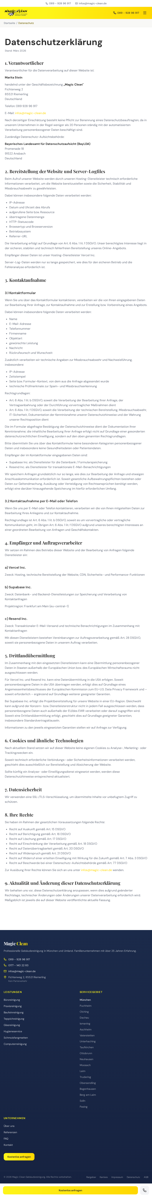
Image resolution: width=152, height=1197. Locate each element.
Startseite (9, 23)
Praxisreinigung (13, 1006)
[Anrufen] (144, 1190)
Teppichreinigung (14, 1018)
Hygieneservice (13, 1031)
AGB (146, 1177)
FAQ (6, 1138)
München (85, 999)
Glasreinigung (12, 1025)
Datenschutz (133, 1177)
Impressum (117, 1177)
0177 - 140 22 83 (18, 965)
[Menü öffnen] (144, 12)
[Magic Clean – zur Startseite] (16, 13)
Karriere (104, 1177)
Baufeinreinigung (14, 1012)
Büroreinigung (12, 999)
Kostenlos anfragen (19, 1156)
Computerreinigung (15, 1044)
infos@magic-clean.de (93, 3)
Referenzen (10, 1132)
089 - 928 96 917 (60, 3)
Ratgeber (91, 1177)
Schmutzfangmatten (16, 1037)
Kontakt (8, 1145)
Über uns (9, 1126)
